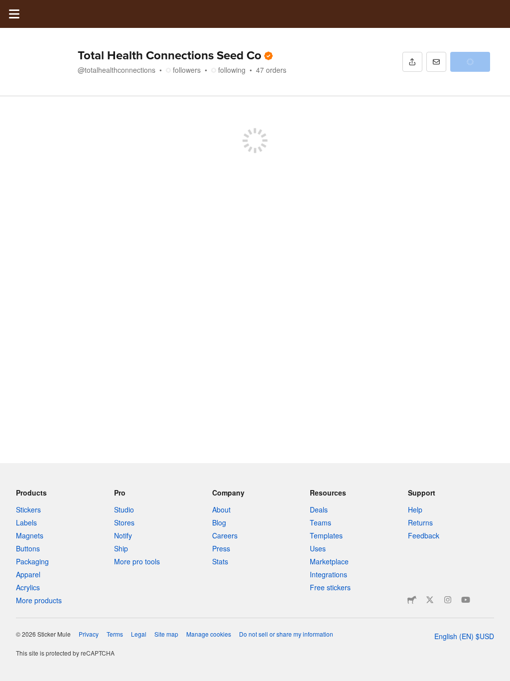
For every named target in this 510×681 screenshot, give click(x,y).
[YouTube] (466, 600)
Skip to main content (7, 7)
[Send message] (436, 62)
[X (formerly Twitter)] (430, 600)
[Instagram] (448, 600)
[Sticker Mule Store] (412, 600)
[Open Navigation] (14, 14)
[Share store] (412, 62)
